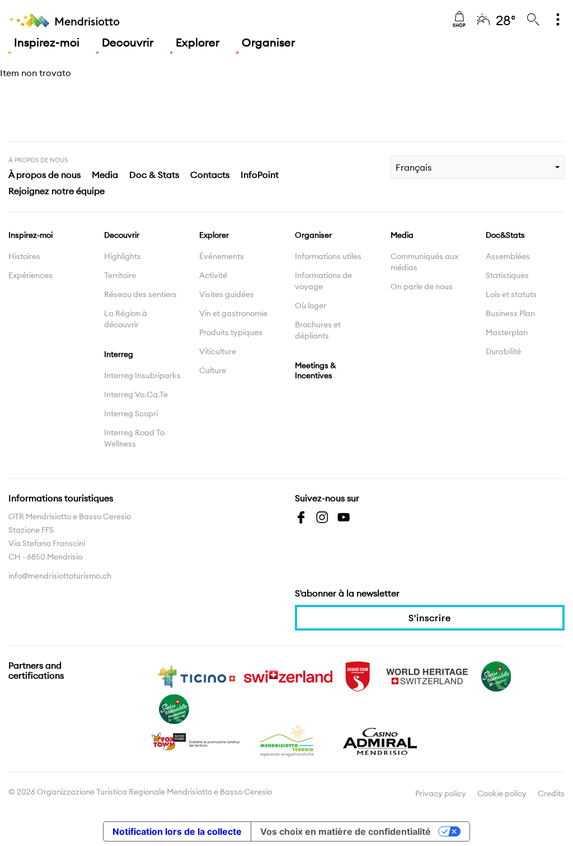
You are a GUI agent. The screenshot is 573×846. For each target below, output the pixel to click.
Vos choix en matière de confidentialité (345, 831)
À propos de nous (44, 175)
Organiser (268, 42)
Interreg (118, 354)
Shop (459, 25)
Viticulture (217, 351)
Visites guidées (226, 294)
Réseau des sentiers (140, 294)
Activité (213, 275)
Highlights (122, 256)
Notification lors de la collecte (177, 831)
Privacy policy (440, 793)
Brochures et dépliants (318, 330)
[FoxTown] (196, 740)
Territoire (120, 275)
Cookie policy (502, 793)
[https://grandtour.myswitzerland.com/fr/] (357, 675)
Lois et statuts (511, 294)
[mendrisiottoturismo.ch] (64, 20)
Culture (212, 370)
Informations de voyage (323, 281)
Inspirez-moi (46, 42)
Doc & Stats (154, 175)
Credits (551, 793)
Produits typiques (230, 332)
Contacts (209, 175)
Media (105, 175)
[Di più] (558, 20)
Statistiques (507, 275)
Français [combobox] (413, 167)
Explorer (197, 42)
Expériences (30, 275)
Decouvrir (127, 42)
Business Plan (510, 313)
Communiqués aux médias (424, 261)
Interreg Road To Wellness (134, 438)
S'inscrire (429, 617)
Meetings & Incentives (315, 370)
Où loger (310, 305)
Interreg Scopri (131, 413)
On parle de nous (422, 286)
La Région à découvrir (125, 319)
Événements (221, 256)
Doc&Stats (505, 235)
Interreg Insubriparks (142, 375)
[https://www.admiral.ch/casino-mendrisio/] (380, 740)
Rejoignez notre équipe (56, 191)
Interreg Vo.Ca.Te (136, 394)
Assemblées (508, 256)
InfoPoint (260, 175)
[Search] (533, 20)
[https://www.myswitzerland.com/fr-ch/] (288, 675)
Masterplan (507, 332)
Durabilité (503, 351)
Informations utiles (328, 256)
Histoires (24, 256)
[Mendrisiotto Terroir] (288, 740)
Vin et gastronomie (233, 313)
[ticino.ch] (196, 675)
